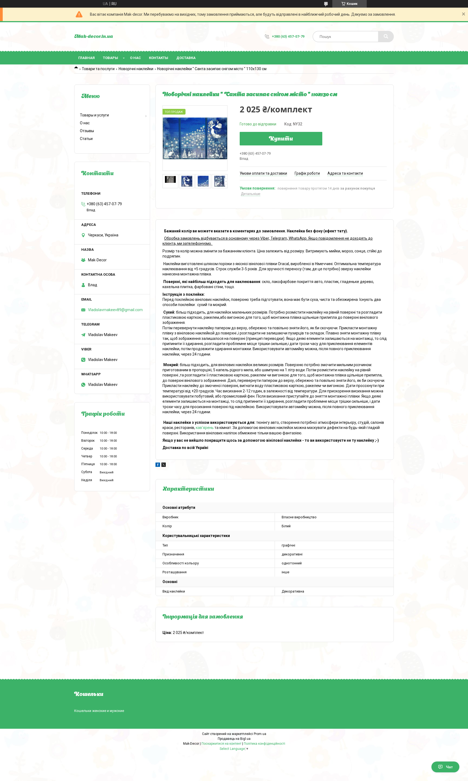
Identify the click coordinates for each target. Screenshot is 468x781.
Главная (86, 58)
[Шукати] (386, 36)
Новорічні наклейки (136, 69)
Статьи (86, 138)
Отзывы (87, 131)
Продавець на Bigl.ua (234, 739)
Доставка (186, 58)
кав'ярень (205, 427)
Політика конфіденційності (264, 744)
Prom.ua (260, 734)
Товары (110, 58)
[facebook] (157, 465)
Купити (281, 139)
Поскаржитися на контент (221, 744)
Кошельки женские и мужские (99, 711)
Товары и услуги (94, 115)
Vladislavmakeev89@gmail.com (115, 310)
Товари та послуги (98, 69)
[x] (163, 465)
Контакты (158, 58)
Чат (449, 767)
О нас (135, 58)
